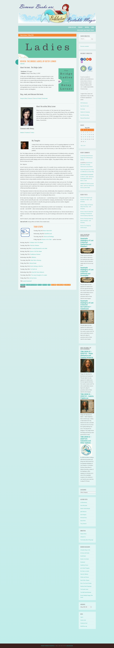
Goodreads (45, 98)
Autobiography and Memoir (31, 284)
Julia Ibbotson (83, 511)
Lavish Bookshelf (27, 281)
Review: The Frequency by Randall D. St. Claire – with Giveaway (86, 199)
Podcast (80, 27)
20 (91, 136)
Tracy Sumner (83, 523)
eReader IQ (82, 536)
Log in (81, 617)
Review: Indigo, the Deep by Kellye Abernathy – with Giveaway (86, 206)
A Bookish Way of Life (85, 550)
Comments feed (83, 623)
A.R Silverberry (83, 502)
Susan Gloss (83, 520)
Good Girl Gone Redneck (38, 272)
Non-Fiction (44, 284)
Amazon (30, 98)
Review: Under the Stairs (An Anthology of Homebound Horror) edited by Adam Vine (86, 213)
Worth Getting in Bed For (36, 266)
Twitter (32, 132)
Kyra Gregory (83, 514)
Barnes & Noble (37, 98)
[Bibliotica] (57, 24)
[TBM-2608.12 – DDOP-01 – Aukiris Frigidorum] (87, 412)
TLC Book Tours (67, 284)
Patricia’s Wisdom (34, 245)
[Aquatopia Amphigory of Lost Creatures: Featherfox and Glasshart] (87, 253)
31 (85, 141)
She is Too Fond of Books (85, 583)
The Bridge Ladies (60, 284)
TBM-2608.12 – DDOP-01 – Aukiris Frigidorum (87, 396)
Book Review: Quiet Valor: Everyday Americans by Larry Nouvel (86, 164)
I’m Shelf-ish (33, 269)
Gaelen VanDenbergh (85, 508)
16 (83, 136)
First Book (82, 109)
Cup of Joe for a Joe (84, 106)
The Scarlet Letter (84, 589)
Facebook (27, 132)
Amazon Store (83, 533)
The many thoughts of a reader (39, 275)
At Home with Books (84, 553)
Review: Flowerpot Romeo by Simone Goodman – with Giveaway (86, 220)
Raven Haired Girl (47, 230)
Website (22, 132)
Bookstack (82, 562)
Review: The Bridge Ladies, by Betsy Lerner (38, 61)
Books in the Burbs (84, 559)
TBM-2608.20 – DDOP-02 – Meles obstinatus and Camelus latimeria (86, 354)
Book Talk (40, 284)
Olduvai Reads (32, 263)
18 (87, 136)
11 (87, 134)
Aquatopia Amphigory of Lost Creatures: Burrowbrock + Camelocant (86, 305)
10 (85, 134)
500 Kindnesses (84, 103)
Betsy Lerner (53, 284)
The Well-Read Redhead (85, 592)
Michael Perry (83, 517)
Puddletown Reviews (35, 254)
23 (83, 139)
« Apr (81, 145)
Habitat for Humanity (85, 112)
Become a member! (84, 46)
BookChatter (83, 556)
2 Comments (22, 286)
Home (92, 27)
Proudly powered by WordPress (48, 645)
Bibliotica (34, 257)
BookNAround (48, 233)
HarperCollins (23, 98)
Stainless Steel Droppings (85, 586)
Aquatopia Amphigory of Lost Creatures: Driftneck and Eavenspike (86, 271)
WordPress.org (83, 626)
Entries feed (83, 620)
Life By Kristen (33, 278)
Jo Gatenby (82, 155)
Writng (87, 27)
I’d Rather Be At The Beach (36, 242)
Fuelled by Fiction (84, 565)
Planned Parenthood (84, 118)
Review (49, 284)
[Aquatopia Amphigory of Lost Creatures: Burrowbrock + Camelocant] (87, 323)
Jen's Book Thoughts (84, 568)
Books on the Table (47, 239)
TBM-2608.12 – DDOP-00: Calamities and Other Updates (85, 440)
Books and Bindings (49, 236)
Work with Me (72, 27)
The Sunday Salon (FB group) (86, 539)
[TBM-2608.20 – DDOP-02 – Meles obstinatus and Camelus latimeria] (87, 372)
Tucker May (83, 169)
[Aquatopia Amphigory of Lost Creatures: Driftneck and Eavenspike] (87, 282)
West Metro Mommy (36, 260)
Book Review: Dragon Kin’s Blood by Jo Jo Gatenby (86, 157)
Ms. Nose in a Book (84, 571)
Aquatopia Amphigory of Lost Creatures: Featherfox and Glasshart (86, 242)
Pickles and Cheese (84, 577)
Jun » (84, 145)
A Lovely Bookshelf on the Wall (39, 248)
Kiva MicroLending (84, 115)
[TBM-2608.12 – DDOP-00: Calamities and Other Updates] (86, 455)
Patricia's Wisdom (84, 574)
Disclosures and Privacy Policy (85, 30)
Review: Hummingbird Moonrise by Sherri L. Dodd (87, 178)
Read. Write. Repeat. (84, 580)
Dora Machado (83, 505)
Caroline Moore (69, 645)
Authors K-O (22, 284)
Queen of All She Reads (36, 251)
